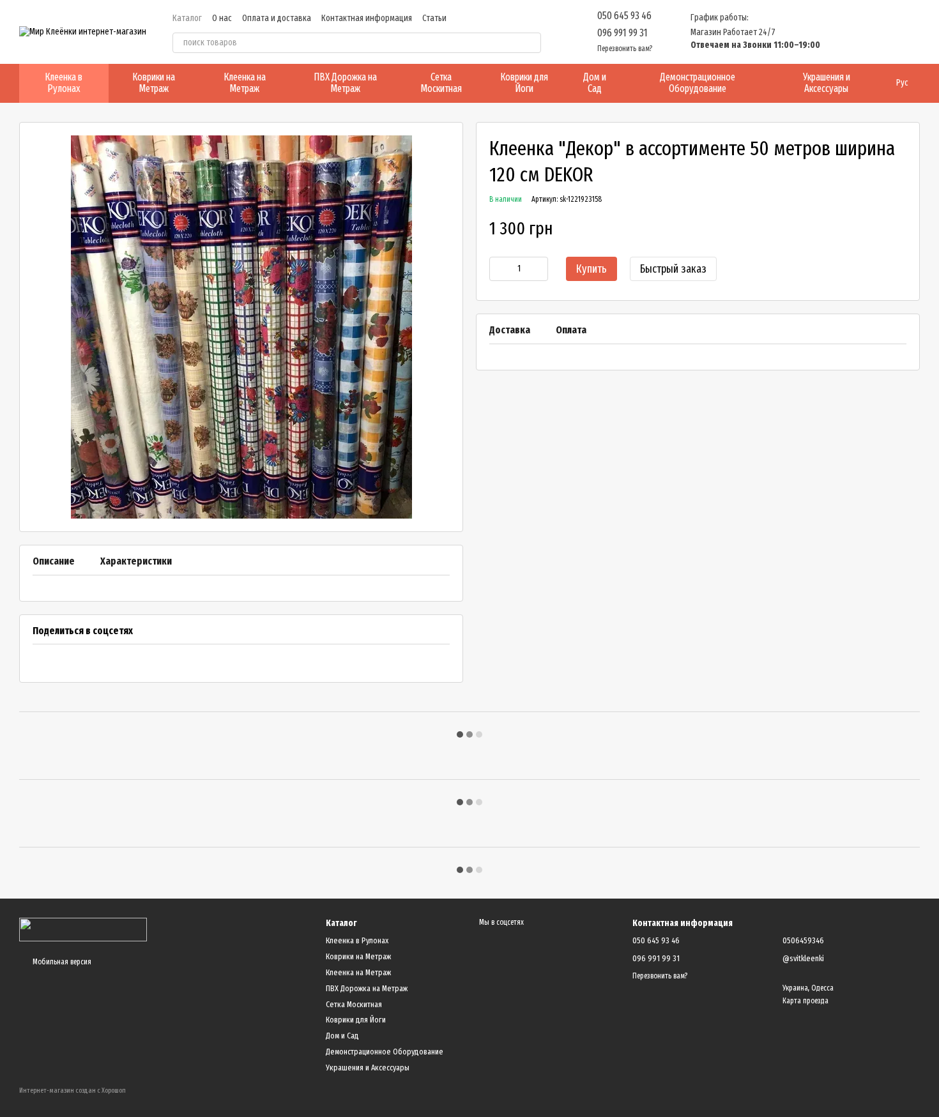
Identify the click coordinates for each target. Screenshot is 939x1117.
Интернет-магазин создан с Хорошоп (72, 1090)
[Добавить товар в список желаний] (900, 229)
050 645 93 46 (624, 16)
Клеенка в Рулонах (63, 83)
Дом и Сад (594, 83)
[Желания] (843, 32)
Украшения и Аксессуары (826, 83)
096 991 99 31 (622, 33)
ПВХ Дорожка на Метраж (345, 83)
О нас (222, 18)
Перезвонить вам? (624, 48)
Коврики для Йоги (524, 83)
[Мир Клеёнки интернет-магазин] (83, 928)
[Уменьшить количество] (499, 268)
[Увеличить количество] (538, 268)
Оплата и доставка (276, 18)
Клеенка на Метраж (245, 83)
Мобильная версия (61, 961)
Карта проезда (805, 1000)
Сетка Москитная (441, 83)
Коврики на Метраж (153, 83)
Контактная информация (366, 18)
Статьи (434, 18)
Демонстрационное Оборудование (697, 83)
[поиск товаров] (531, 43)
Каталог (187, 18)
